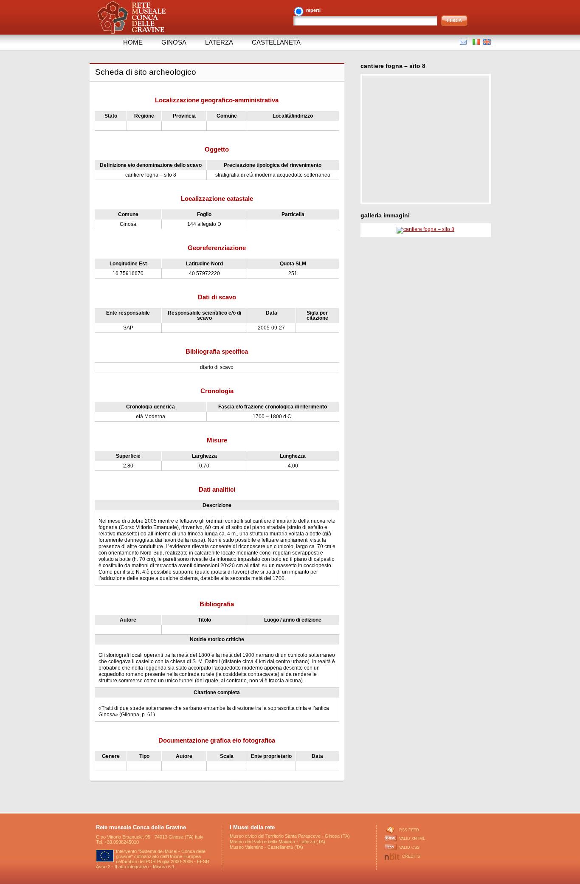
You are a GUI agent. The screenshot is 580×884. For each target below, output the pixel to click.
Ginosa (173, 42)
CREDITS (411, 856)
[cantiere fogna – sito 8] (425, 229)
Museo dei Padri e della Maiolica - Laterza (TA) (277, 841)
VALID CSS (409, 847)
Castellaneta (276, 42)
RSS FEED (409, 830)
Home (133, 42)
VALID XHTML (412, 838)
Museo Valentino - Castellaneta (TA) (266, 847)
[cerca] (454, 20)
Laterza (219, 42)
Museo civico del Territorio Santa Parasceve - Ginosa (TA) (290, 836)
